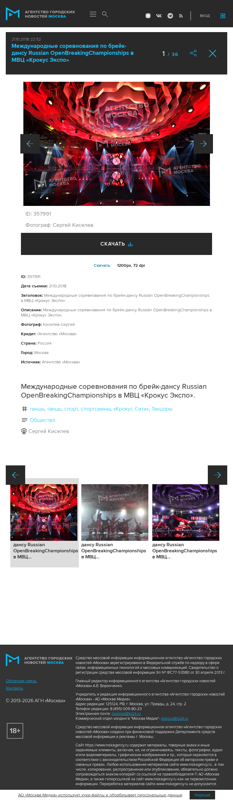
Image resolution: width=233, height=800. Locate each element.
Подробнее (44, 522)
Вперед (203, 144)
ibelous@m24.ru (174, 718)
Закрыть (213, 53)
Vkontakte (159, 15)
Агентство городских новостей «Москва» (40, 14)
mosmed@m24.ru (126, 713)
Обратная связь (21, 680)
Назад (30, 144)
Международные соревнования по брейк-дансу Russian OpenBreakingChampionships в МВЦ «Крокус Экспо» (73, 53)
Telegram (169, 15)
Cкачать (102, 265)
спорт (71, 408)
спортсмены (96, 408)
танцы (37, 408)
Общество (42, 420)
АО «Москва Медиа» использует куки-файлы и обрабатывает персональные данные (100, 795)
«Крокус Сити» (131, 408)
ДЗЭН (148, 15)
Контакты (14, 688)
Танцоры (161, 408)
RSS (180, 15)
